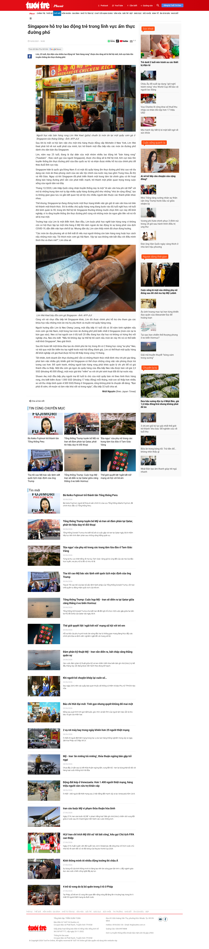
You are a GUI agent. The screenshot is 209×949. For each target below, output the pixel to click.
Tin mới (34, 490)
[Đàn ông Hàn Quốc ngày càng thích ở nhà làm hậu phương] (148, 235)
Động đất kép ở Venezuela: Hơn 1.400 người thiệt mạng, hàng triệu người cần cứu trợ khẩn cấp (98, 784)
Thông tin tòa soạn (61, 935)
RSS (152, 933)
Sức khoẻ (148, 28)
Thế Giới (57, 13)
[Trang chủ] (32, 13)
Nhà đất (174, 13)
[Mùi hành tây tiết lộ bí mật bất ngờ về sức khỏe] (148, 121)
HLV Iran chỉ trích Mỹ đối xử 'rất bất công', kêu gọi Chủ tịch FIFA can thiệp (98, 836)
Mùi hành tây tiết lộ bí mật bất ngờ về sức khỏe (159, 131)
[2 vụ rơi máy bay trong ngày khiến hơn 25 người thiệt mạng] (44, 738)
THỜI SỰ (29, 912)
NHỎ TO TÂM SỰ (68, 912)
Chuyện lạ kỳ (150, 367)
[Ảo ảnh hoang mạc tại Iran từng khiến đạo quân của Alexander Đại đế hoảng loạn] (148, 303)
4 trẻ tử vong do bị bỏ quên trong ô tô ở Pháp (88, 886)
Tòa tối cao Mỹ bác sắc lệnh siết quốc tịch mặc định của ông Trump (44, 478)
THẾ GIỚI (37, 912)
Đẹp (131, 13)
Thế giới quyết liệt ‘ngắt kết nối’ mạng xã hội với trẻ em (116, 476)
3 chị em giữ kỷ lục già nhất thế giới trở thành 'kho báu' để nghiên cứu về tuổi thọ (159, 428)
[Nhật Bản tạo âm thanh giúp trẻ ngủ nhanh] (148, 460)
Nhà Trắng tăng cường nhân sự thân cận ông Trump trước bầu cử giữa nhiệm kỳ (159, 200)
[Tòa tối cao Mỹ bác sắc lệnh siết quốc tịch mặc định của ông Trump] (45, 460)
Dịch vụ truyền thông (114, 933)
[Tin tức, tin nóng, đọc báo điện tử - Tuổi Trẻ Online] (38, 5)
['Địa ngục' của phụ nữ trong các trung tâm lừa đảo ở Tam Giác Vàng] (118, 424)
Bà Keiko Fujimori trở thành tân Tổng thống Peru (43, 440)
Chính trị (41, 13)
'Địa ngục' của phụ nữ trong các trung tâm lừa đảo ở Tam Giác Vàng (116, 441)
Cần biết (133, 5)
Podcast (104, 5)
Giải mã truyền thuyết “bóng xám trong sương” (157, 356)
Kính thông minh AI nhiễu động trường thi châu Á (90, 860)
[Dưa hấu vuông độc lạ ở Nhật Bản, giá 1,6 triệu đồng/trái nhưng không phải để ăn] (160, 386)
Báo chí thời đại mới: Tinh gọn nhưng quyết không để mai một (98, 703)
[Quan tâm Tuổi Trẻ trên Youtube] (160, 919)
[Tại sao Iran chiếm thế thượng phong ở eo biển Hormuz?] (148, 326)
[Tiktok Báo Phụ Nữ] (117, 41)
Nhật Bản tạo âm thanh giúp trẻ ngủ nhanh (159, 470)
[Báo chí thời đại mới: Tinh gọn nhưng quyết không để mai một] (44, 712)
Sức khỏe (147, 13)
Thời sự (49, 13)
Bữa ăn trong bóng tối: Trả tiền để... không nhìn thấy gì (158, 450)
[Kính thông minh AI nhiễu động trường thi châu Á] (44, 869)
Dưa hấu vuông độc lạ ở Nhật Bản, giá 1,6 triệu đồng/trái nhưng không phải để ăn (160, 404)
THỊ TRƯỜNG (118, 912)
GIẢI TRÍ (88, 912)
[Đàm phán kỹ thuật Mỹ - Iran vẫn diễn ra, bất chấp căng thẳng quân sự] (44, 660)
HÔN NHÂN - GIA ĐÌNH (51, 912)
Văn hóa (117, 13)
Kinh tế (155, 13)
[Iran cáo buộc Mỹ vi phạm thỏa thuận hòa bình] (44, 817)
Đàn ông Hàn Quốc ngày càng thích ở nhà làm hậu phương (159, 245)
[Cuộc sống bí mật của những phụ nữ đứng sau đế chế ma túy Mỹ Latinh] (160, 275)
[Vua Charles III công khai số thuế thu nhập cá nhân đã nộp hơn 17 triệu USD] (148, 98)
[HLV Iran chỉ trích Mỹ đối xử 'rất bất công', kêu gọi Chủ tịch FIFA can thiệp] (44, 843)
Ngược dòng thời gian (155, 256)
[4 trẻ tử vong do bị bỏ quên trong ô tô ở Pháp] (44, 895)
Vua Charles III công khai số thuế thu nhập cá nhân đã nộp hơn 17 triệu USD (159, 110)
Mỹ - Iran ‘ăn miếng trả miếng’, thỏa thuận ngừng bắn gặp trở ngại (97, 758)
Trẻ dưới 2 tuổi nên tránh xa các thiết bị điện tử (159, 64)
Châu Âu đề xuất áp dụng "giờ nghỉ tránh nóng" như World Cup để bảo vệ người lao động (159, 87)
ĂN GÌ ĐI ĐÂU (139, 912)
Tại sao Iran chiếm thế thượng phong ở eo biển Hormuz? (159, 336)
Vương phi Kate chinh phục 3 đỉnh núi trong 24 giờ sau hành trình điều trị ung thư (160, 224)
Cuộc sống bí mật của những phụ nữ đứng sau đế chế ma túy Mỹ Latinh (159, 291)
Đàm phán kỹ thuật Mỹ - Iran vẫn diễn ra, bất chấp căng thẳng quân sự (97, 653)
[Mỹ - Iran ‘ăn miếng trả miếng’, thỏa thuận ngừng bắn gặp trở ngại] (44, 764)
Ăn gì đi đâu (165, 13)
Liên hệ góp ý (144, 933)
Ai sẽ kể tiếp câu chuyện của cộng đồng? (158, 178)
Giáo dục (138, 13)
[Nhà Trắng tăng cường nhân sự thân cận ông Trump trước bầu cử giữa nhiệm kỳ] (148, 189)
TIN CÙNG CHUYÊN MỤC (47, 408)
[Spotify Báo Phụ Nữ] (111, 41)
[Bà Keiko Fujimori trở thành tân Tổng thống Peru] (45, 424)
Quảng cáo (148, 5)
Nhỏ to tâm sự (87, 13)
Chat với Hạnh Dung (104, 13)
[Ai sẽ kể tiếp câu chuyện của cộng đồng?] (160, 161)
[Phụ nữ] (58, 5)
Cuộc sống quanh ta (154, 142)
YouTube (119, 5)
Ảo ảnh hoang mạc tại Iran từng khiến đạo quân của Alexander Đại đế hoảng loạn (160, 314)
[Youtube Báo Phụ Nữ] (124, 41)
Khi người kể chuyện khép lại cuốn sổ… (85, 677)
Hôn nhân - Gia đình (70, 13)
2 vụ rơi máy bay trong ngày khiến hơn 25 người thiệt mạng (96, 730)
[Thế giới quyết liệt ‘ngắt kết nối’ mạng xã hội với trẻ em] (118, 460)
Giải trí (125, 13)
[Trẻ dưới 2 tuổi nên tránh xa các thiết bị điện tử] (160, 47)
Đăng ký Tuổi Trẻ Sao (172, 5)
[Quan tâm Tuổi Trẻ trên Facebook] (165, 919)
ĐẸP (147, 912)
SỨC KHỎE (107, 912)
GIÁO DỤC (97, 912)
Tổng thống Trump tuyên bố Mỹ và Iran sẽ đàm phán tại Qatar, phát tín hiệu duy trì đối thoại (81, 441)
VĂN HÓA (80, 912)
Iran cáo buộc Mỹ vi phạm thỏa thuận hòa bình (89, 808)
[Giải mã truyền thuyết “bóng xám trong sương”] (148, 347)
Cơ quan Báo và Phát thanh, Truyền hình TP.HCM (73, 938)
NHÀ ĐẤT (128, 912)
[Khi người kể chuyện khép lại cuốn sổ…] (44, 686)
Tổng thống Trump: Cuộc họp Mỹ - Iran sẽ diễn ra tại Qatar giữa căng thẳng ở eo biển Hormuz (81, 478)
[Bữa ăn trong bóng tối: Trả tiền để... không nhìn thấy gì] (148, 440)
